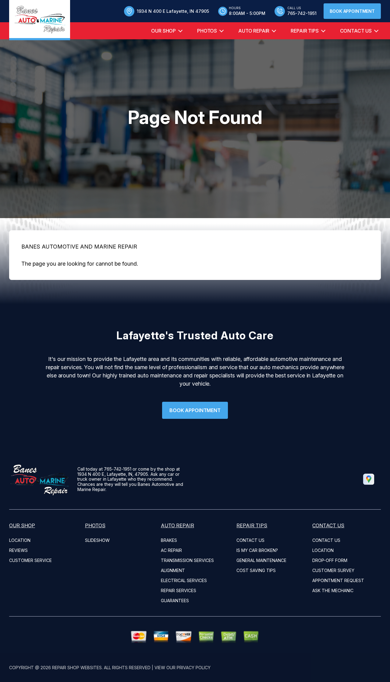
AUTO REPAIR (253, 31)
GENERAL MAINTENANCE (261, 560)
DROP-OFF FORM (329, 560)
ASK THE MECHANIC (332, 590)
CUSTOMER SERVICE (30, 560)
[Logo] (39, 20)
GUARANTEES (175, 600)
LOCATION (19, 540)
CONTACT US (356, 31)
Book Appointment (352, 11)
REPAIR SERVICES (178, 590)
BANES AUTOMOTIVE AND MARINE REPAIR (79, 246)
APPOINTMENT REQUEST (338, 580)
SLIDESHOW (97, 540)
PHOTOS (207, 31)
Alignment (173, 570)
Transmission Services (187, 560)
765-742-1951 (118, 469)
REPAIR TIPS (304, 31)
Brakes (169, 540)
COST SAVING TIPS (256, 570)
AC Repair (171, 550)
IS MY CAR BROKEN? (257, 550)
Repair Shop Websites (77, 667)
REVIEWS (18, 550)
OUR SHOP (163, 31)
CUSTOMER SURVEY (333, 570)
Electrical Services (184, 580)
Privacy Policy (194, 667)
